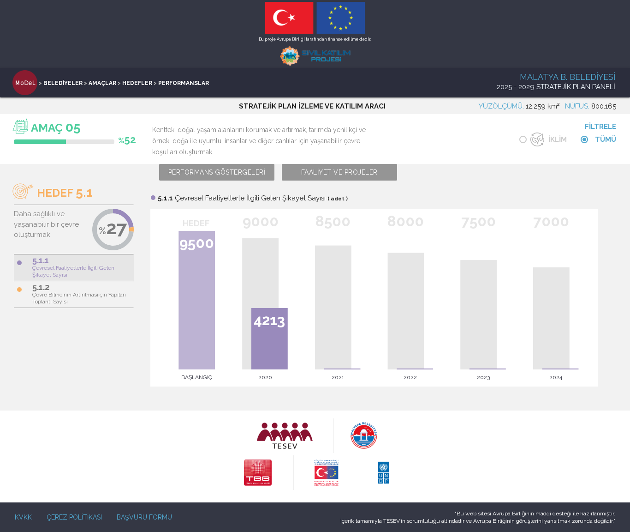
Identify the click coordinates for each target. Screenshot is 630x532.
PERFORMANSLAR (183, 83)
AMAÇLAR (102, 83)
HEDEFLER (137, 83)
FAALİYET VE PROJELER (339, 172)
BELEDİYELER (63, 83)
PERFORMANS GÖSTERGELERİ (217, 172)
